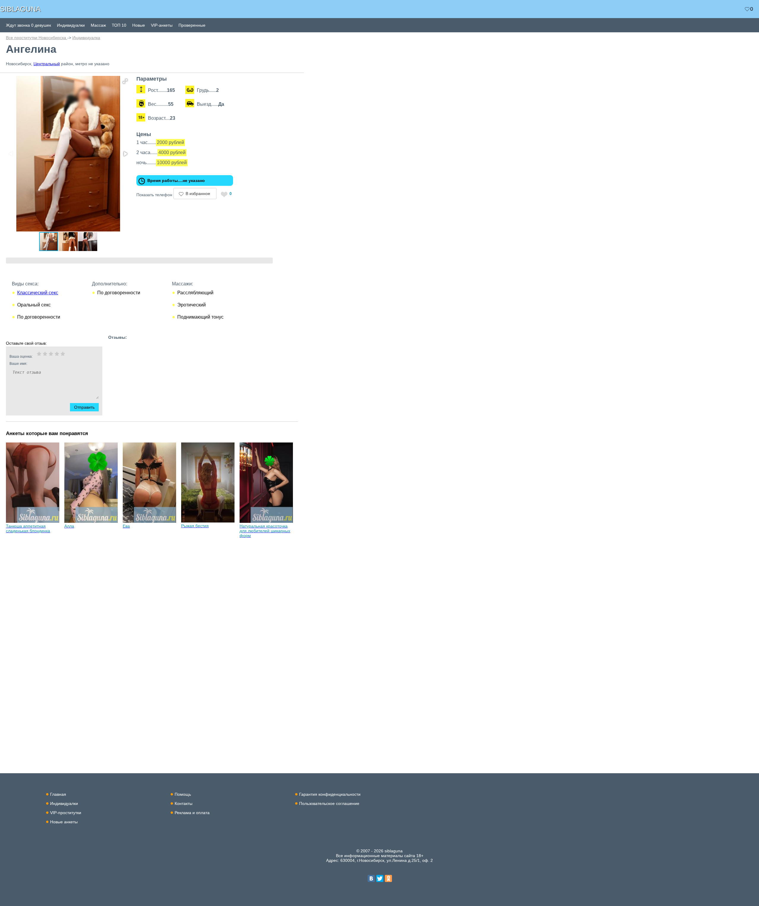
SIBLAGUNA (20, 9)
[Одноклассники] (388, 878)
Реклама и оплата (192, 812)
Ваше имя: (18, 364)
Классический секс (37, 292)
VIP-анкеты (162, 25)
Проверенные (191, 25)
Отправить (84, 407)
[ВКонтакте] (371, 878)
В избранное (198, 193)
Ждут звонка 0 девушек (28, 25)
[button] (125, 81)
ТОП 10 (119, 25)
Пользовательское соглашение (329, 803)
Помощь (183, 794)
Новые (138, 25)
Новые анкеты (64, 821)
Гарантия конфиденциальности (330, 794)
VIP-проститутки (65, 812)
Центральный (47, 63)
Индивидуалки (71, 25)
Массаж (98, 25)
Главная (58, 794)
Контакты (183, 803)
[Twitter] (379, 878)
